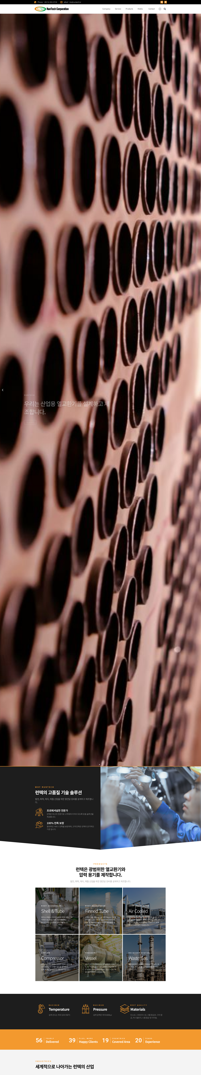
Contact (151, 8)
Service (118, 8)
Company (106, 8)
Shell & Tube (52, 911)
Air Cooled (138, 911)
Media (140, 8)
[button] (161, 2)
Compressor (52, 958)
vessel (90, 958)
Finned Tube (96, 911)
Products (129, 8)
